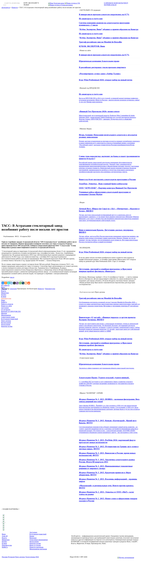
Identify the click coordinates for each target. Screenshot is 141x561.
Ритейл (3, 295)
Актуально (5, 308)
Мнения (4, 313)
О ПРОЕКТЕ (108, 3)
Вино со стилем (35, 545)
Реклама (5, 557)
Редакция (11, 557)
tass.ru (12, 277)
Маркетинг (5, 293)
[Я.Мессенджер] (8, 283)
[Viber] (17, 283)
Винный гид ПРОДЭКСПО (11, 311)
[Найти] (22, 281)
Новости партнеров (36, 547)
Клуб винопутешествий (9, 319)
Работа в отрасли (7, 304)
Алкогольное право (8, 317)
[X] (14, 283)
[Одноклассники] (5, 283)
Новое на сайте (6, 306)
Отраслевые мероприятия (39, 540)
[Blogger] (26, 283)
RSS (37, 557)
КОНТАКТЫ (118, 3)
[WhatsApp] (20, 283)
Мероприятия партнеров (38, 549)
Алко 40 (4, 289)
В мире (3, 296)
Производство (6, 298)
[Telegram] (11, 283)
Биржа (32, 536)
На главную (5, 285)
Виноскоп (33, 538)
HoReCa (4, 302)
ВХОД (125, 3)
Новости (41, 289)
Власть (3, 291)
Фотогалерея (5, 324)
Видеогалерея (6, 323)
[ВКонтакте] (3, 283)
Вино (3, 287)
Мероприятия (6, 315)
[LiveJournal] (23, 283)
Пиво (3, 300)
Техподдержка (30, 557)
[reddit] (29, 283)
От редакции (5, 309)
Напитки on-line (6, 326)
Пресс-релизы (6, 321)
